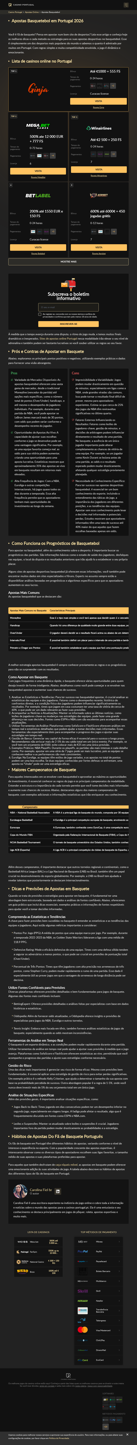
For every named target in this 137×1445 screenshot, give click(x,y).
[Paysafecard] (119, 1420)
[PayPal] (112, 1420)
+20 (105, 1427)
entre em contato (47, 1386)
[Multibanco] (105, 1420)
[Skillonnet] (112, 1406)
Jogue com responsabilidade (99, 1386)
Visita (98, 101)
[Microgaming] (112, 1400)
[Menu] (126, 5)
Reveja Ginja (98, 107)
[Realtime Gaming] (105, 1406)
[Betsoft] (105, 1400)
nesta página (80, 1386)
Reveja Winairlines (99, 176)
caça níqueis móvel (66, 1164)
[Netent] (119, 1400)
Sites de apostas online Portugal (58, 338)
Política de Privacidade (59, 1438)
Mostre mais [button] (69, 261)
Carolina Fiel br (41, 1190)
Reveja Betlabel (38, 253)
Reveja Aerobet (99, 253)
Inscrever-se (68, 324)
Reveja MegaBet (38, 177)
